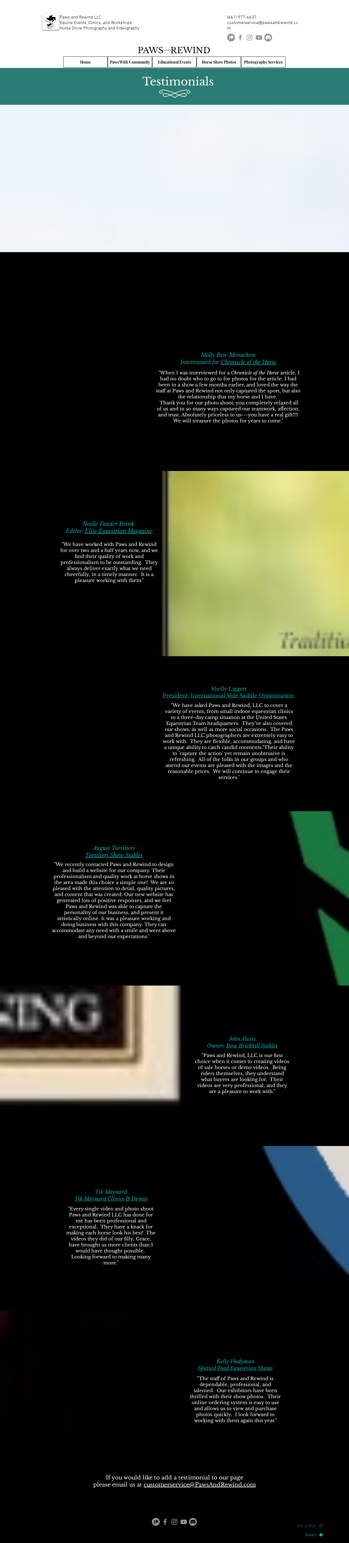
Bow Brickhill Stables (252, 1046)
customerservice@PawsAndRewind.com (200, 1484)
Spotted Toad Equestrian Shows (235, 1368)
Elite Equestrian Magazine (118, 531)
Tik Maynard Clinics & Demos (111, 1199)
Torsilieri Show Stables (114, 855)
